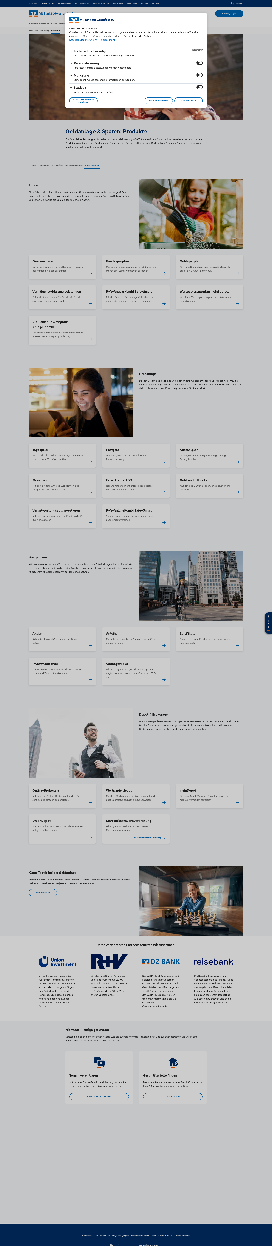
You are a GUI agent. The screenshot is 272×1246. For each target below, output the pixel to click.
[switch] (199, 63)
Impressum (106, 39)
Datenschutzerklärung (81, 39)
